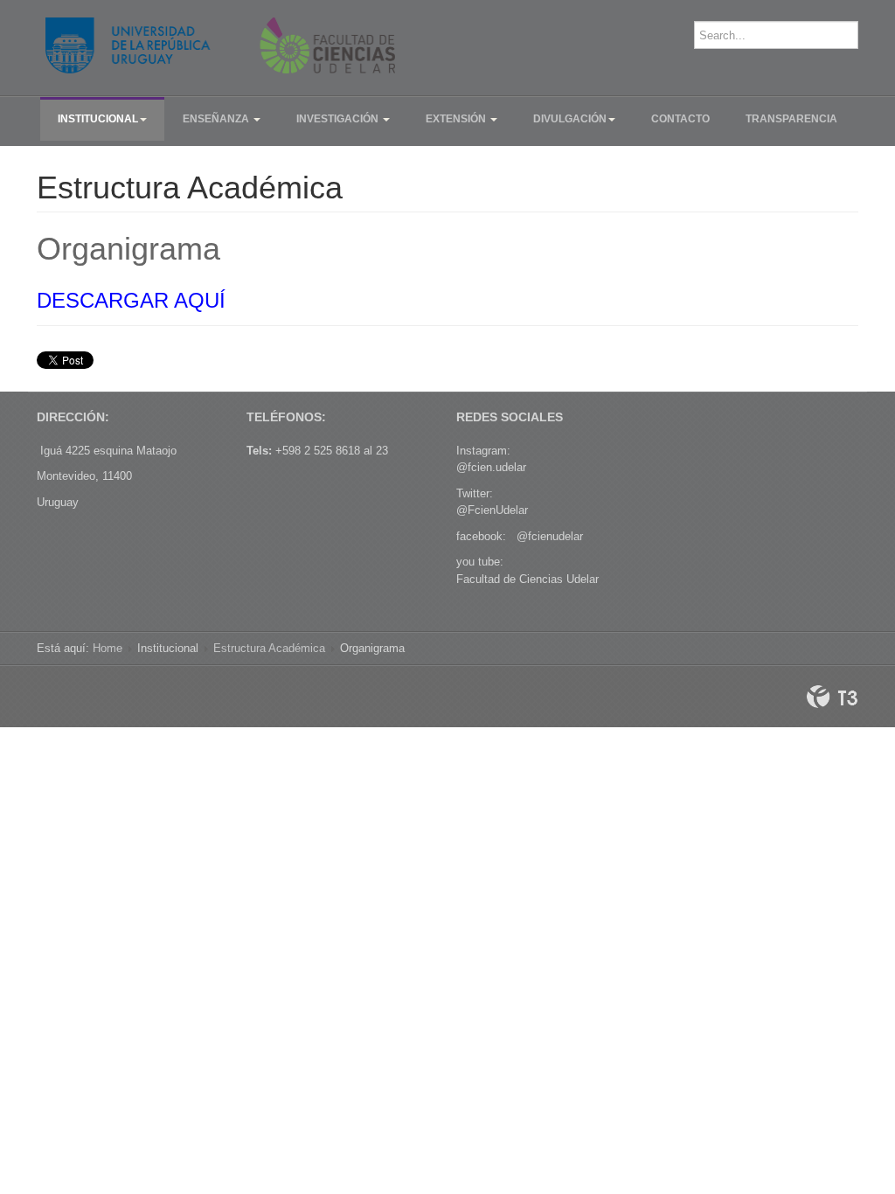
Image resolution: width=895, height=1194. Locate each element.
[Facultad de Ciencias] (220, 45)
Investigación (338, 119)
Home (107, 648)
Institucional (98, 119)
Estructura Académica (269, 648)
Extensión (457, 119)
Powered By (832, 697)
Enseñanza (217, 119)
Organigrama (128, 249)
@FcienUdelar (492, 510)
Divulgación (570, 119)
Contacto (680, 119)
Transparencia (791, 119)
